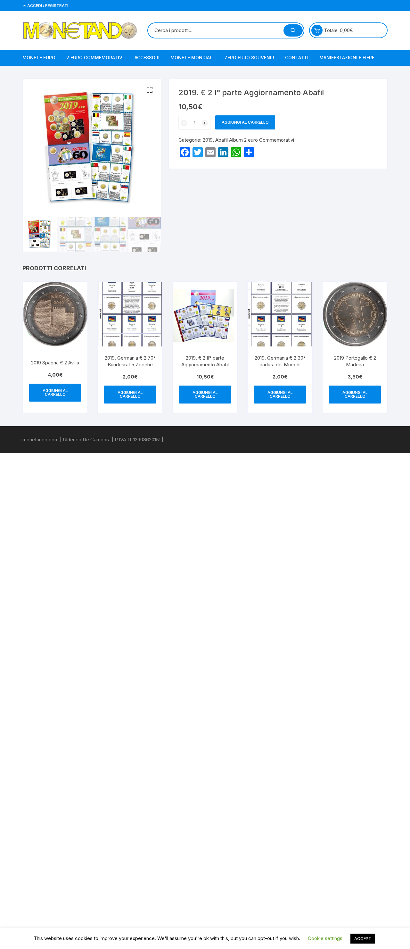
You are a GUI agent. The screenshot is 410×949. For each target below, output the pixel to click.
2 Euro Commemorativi (95, 57)
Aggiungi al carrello (245, 122)
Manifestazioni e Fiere (346, 57)
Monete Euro (38, 57)
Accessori (147, 57)
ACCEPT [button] (362, 938)
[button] (149, 90)
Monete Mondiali (192, 57)
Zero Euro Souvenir (249, 57)
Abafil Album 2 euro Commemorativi (254, 140)
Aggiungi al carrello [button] (55, 392)
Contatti (296, 57)
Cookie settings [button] (325, 938)
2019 (208, 140)
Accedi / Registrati (47, 5)
